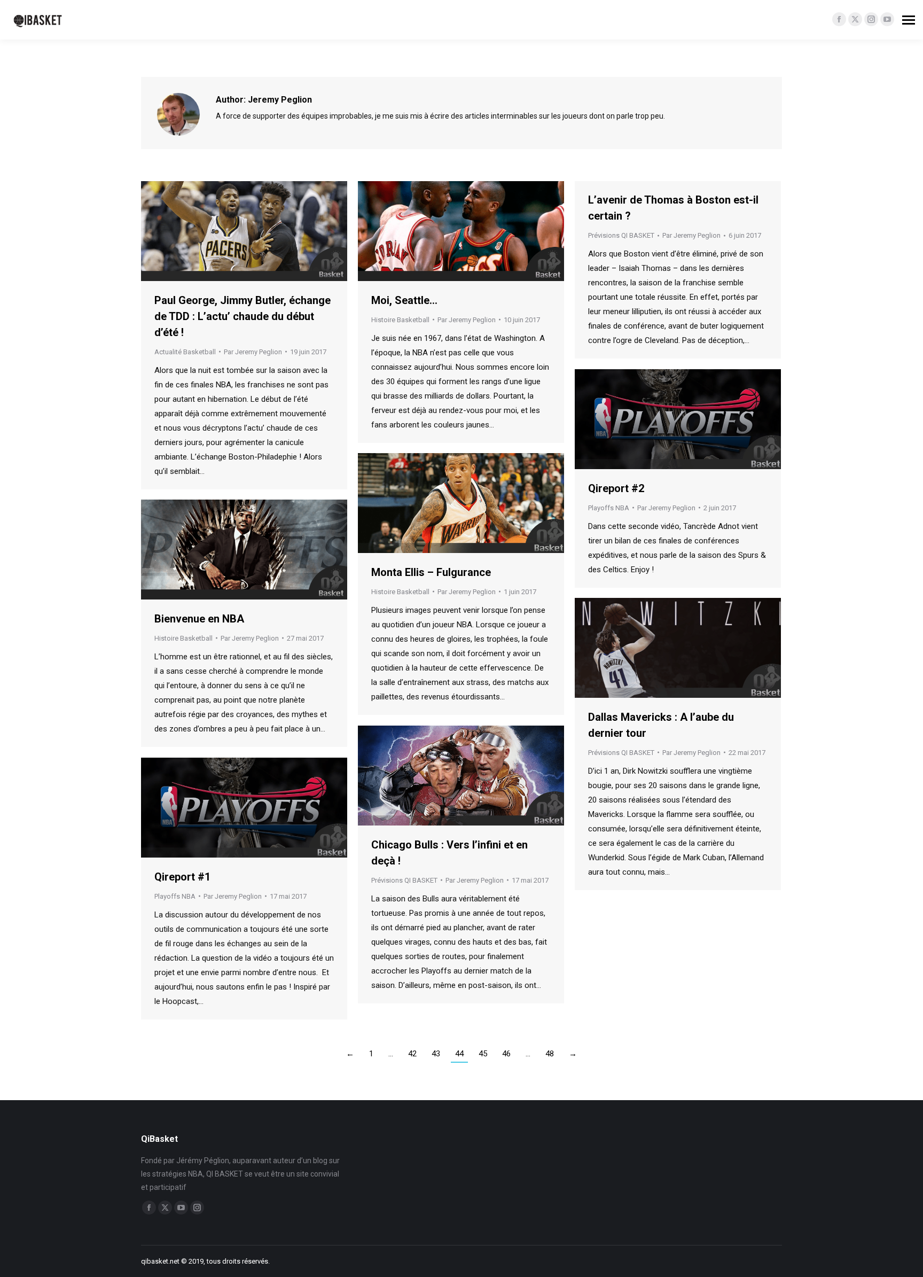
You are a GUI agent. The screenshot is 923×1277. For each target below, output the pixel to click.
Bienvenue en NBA (199, 618)
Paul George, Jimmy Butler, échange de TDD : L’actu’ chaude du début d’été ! (242, 316)
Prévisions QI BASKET (621, 235)
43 (436, 1053)
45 (483, 1053)
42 (412, 1053)
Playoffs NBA (608, 508)
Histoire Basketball (400, 320)
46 (506, 1053)
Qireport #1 (182, 876)
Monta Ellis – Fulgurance (431, 572)
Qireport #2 (616, 488)
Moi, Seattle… (404, 300)
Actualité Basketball (185, 352)
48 (549, 1053)
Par (253, 352)
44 (459, 1053)
